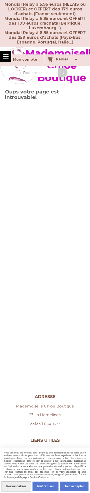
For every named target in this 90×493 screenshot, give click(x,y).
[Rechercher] (63, 72)
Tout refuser (45, 486)
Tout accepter (74, 486)
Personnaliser (16, 486)
